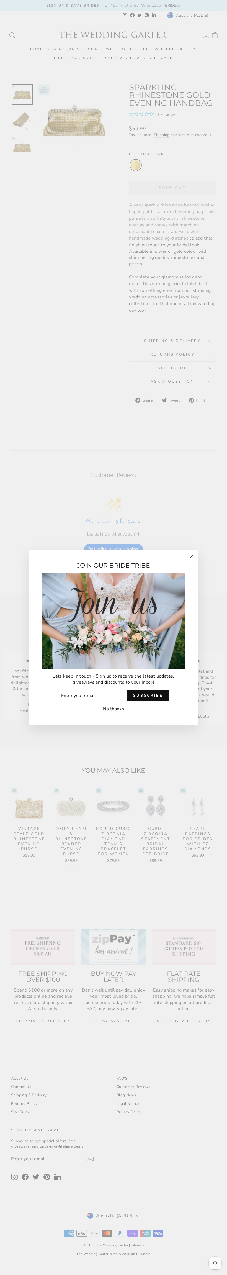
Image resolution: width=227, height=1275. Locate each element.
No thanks (113, 709)
